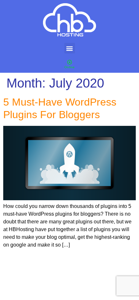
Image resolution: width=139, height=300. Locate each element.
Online (69, 67)
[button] (69, 48)
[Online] (69, 62)
